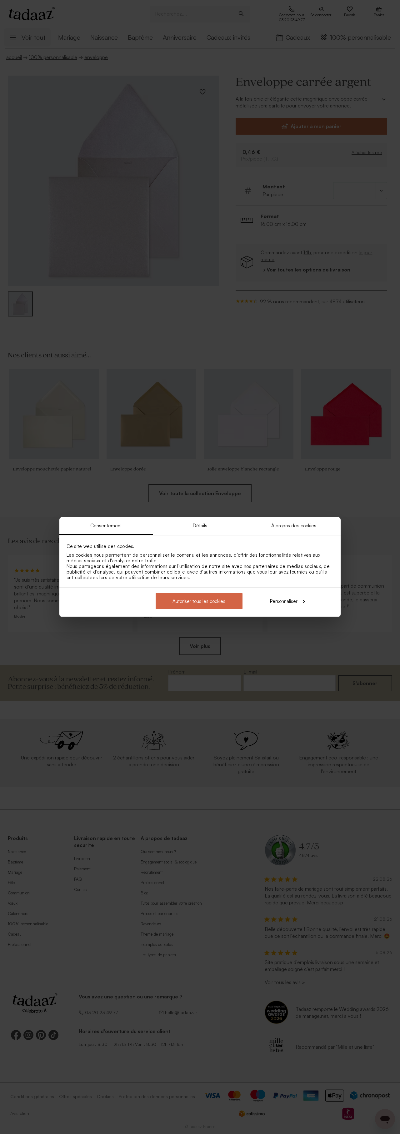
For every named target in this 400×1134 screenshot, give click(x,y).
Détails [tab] (200, 526)
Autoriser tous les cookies (198, 601)
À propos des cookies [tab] (294, 526)
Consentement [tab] (106, 526)
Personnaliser (284, 601)
